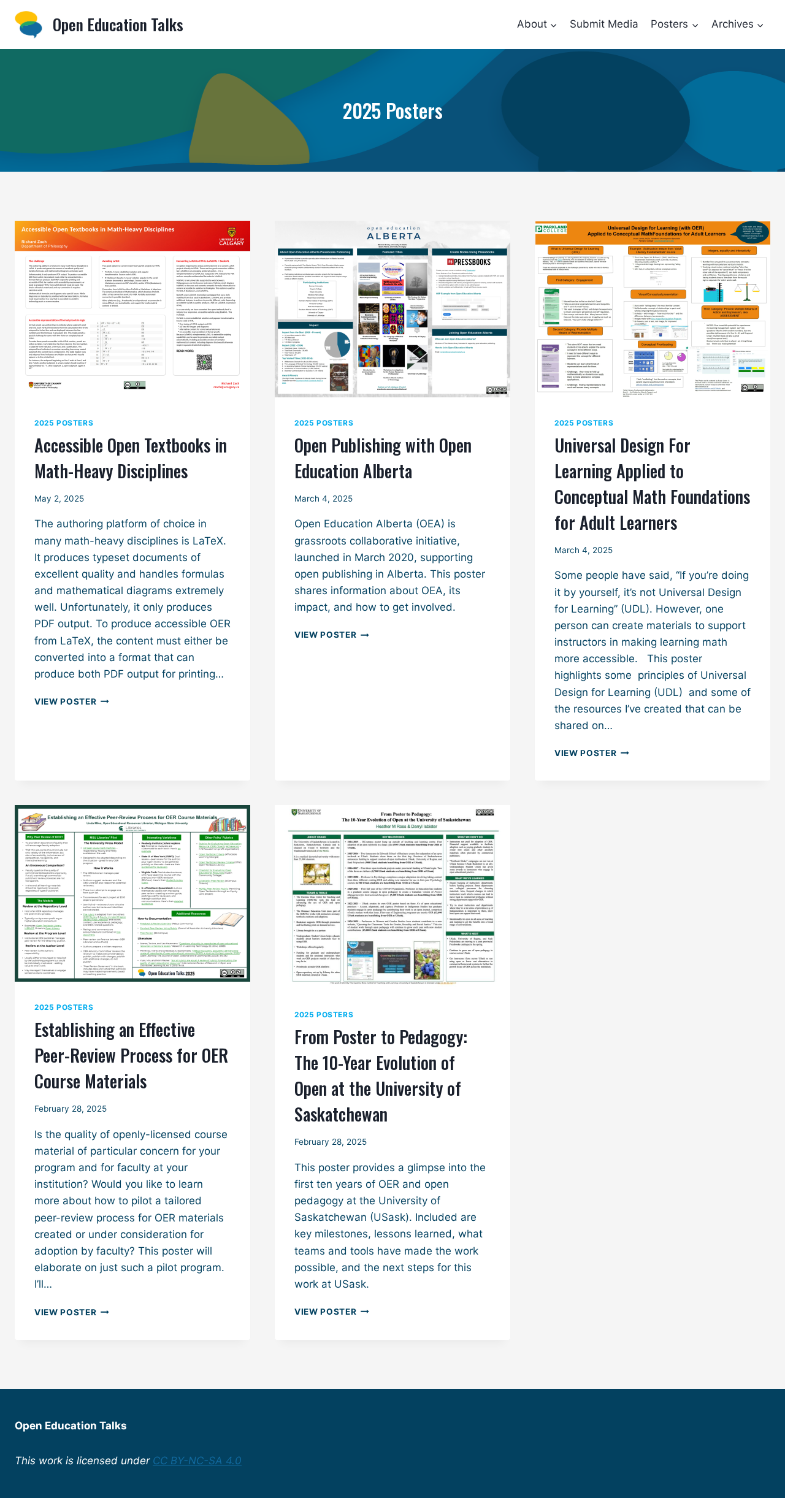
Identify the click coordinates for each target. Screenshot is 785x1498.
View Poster (71, 701)
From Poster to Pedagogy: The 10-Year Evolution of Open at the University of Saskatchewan (380, 1075)
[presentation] (132, 309)
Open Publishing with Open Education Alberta (383, 457)
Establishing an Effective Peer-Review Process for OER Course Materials (131, 1055)
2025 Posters (63, 422)
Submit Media (604, 24)
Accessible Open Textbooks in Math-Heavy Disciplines (130, 457)
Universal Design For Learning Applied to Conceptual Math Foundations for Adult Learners (652, 483)
